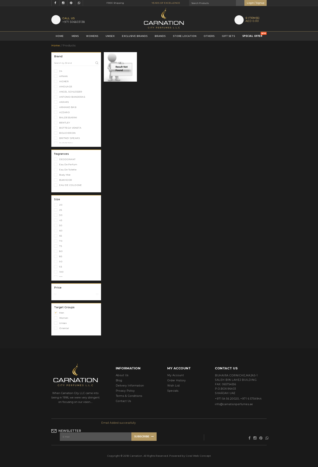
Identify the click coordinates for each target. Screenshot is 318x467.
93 (60, 266)
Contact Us (123, 401)
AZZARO (64, 112)
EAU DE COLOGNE (70, 185)
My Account (175, 375)
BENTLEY (64, 122)
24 (60, 71)
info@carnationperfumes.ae (234, 404)
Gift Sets (228, 36)
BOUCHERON (67, 133)
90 (60, 261)
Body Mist (65, 174)
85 (60, 256)
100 (61, 271)
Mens (75, 36)
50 (60, 225)
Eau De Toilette (68, 169)
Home (60, 36)
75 (60, 246)
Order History (176, 380)
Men (61, 312)
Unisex (110, 36)
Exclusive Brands (134, 36)
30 (60, 215)
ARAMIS (64, 102)
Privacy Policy (125, 390)
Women (63, 317)
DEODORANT (67, 159)
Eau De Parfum (68, 164)
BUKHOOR (65, 180)
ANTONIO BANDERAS (72, 96)
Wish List (173, 385)
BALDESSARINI (68, 117)
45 (60, 220)
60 (60, 230)
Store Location (185, 36)
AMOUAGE (65, 86)
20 (60, 204)
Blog (119, 380)
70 (60, 240)
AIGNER (64, 81)
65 (60, 235)
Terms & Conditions (129, 396)
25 (60, 210)
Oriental (64, 328)
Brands (160, 36)
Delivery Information (130, 385)
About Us (122, 375)
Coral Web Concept (198, 455)
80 (61, 251)
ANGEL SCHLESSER (70, 91)
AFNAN (63, 76)
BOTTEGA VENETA (70, 127)
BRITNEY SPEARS (69, 138)
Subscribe (141, 436)
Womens (92, 36)
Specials (172, 390)
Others (209, 36)
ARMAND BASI (68, 107)
